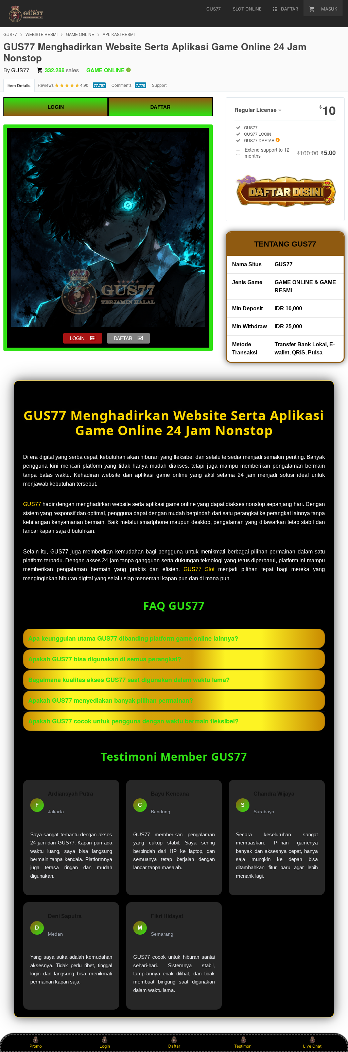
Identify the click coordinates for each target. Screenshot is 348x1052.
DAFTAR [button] (123, 338)
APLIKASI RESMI (119, 34)
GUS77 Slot (199, 569)
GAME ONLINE (80, 34)
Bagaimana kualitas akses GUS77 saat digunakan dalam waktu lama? (129, 679)
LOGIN (56, 107)
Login (105, 1046)
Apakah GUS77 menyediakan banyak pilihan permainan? (110, 700)
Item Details (19, 85)
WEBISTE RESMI (41, 34)
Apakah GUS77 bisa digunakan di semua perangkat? (104, 659)
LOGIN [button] (77, 338)
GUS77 (10, 34)
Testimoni (243, 1046)
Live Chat (312, 1046)
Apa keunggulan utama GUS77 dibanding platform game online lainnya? (133, 638)
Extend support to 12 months (290, 153)
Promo (36, 1046)
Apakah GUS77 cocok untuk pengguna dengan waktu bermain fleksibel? (133, 721)
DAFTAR (160, 107)
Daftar (174, 1046)
